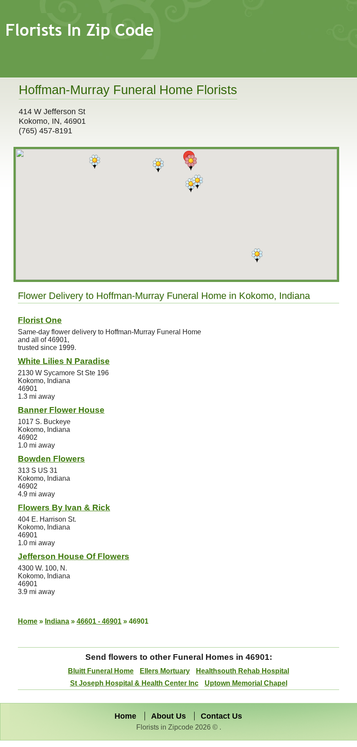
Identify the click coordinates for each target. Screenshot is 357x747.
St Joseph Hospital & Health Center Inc (134, 683)
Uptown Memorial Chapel (246, 683)
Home (27, 621)
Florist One (40, 320)
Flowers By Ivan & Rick (64, 507)
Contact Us (221, 716)
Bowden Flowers (51, 458)
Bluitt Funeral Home (101, 671)
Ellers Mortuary (165, 671)
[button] (257, 255)
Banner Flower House (61, 409)
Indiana (57, 621)
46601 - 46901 (99, 621)
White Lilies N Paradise (64, 361)
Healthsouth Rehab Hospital (242, 671)
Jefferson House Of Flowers (73, 556)
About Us (168, 716)
